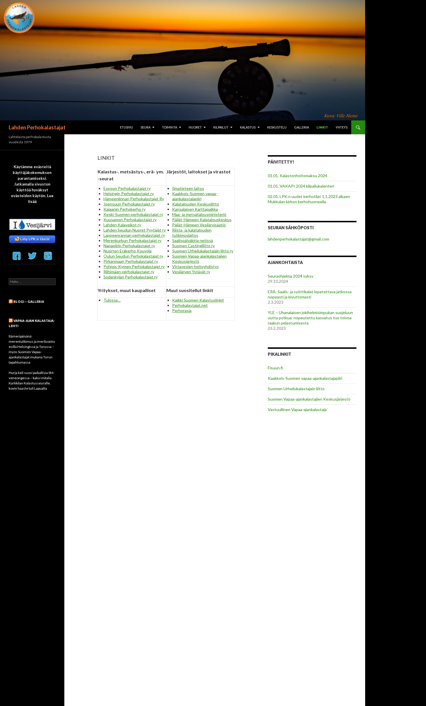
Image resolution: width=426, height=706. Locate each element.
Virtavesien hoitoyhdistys (195, 266)
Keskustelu (277, 127)
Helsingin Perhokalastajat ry (128, 193)
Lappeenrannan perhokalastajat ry (134, 235)
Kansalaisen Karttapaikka (195, 209)
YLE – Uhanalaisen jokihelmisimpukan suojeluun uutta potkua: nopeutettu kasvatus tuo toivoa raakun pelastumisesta (310, 317)
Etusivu (126, 127)
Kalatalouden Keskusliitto (195, 203)
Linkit (322, 127)
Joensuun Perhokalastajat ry (129, 203)
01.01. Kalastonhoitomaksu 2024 (297, 175)
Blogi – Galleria (28, 301)
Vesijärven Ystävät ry (191, 271)
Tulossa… (112, 300)
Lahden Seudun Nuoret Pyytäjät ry (134, 230)
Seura (145, 127)
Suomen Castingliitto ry (193, 245)
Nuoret (195, 127)
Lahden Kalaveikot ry (122, 224)
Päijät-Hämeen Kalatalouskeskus (202, 219)
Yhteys (341, 127)
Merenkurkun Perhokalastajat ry (132, 240)
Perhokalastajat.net (190, 305)
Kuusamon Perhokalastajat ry (129, 219)
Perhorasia (182, 310)
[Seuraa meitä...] (16, 255)
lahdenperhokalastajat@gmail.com (298, 238)
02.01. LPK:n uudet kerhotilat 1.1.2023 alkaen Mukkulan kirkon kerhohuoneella (309, 199)
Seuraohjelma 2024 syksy (290, 276)
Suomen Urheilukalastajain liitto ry (202, 250)
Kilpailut (220, 127)
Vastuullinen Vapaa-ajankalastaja (297, 409)
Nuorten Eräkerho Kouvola (127, 250)
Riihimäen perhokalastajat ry (128, 271)
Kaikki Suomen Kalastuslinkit (198, 300)
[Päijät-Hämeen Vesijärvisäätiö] (32, 224)
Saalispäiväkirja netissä (192, 240)
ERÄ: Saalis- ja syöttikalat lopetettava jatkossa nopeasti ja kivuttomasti (310, 294)
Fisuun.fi (275, 367)
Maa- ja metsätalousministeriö (199, 214)
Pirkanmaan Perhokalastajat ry (130, 261)
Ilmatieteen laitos (188, 188)
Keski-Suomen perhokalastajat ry (133, 214)
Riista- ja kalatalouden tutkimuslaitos (192, 233)
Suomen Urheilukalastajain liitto (296, 388)
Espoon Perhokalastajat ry (127, 188)
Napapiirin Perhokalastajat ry (129, 245)
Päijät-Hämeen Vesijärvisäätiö (199, 224)
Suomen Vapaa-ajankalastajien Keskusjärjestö (309, 399)
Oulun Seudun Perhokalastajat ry (133, 256)
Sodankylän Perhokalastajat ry (130, 276)
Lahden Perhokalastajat (37, 127)
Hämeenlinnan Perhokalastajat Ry (133, 198)
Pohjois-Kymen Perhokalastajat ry (134, 266)
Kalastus (248, 127)
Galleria (301, 127)
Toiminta (169, 127)
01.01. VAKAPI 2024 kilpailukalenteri (301, 186)
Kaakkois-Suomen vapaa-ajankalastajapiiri (194, 196)
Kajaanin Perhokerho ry (124, 209)
